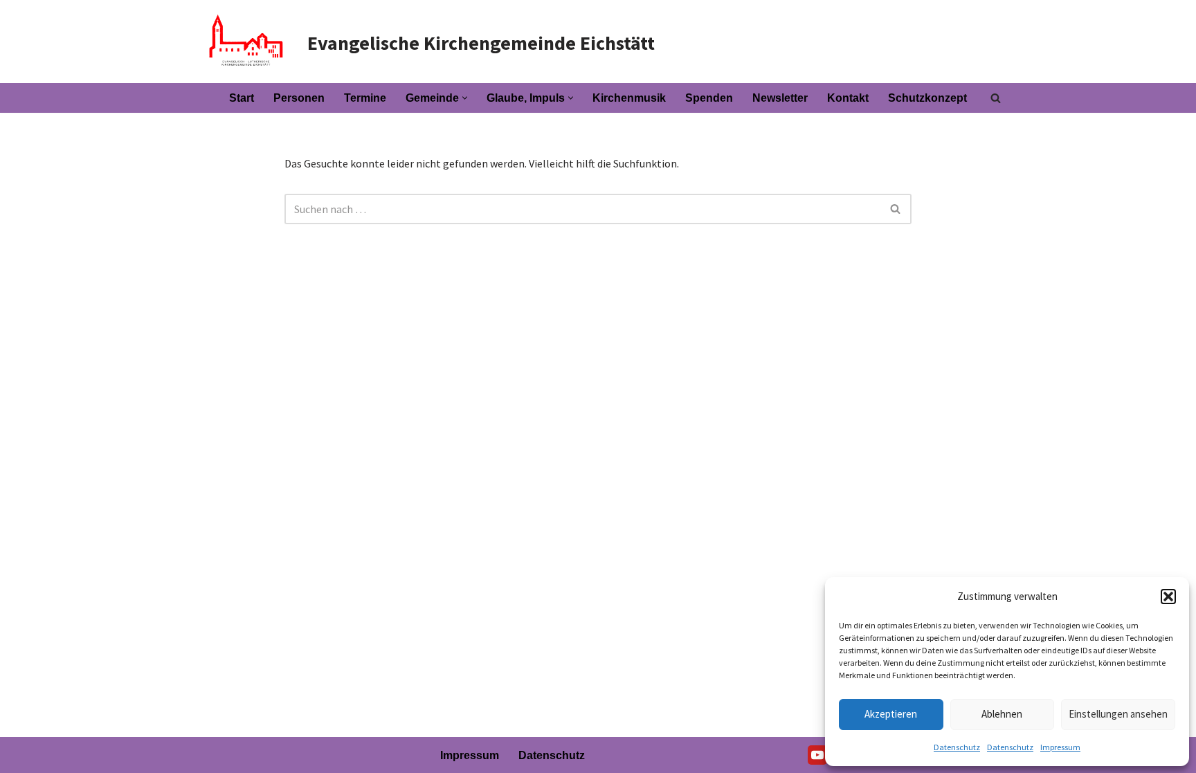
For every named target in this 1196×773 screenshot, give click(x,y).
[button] (1168, 596)
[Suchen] (995, 98)
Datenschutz (957, 747)
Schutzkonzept (927, 98)
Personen (299, 98)
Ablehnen (1001, 713)
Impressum (1060, 747)
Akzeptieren (890, 713)
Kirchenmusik (629, 98)
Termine (365, 98)
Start (241, 98)
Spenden (709, 98)
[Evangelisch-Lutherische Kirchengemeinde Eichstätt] (245, 41)
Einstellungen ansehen (1118, 713)
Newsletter (780, 98)
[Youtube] (817, 755)
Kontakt (848, 98)
